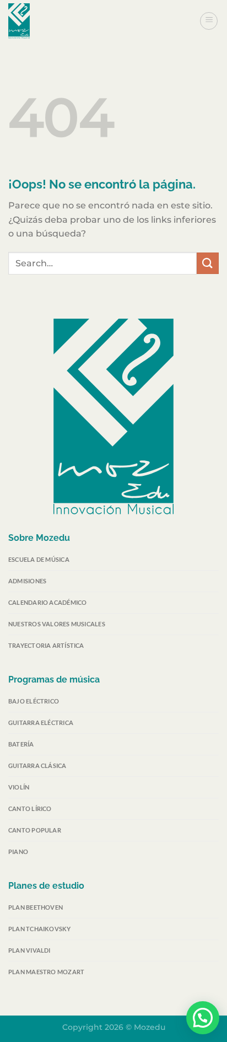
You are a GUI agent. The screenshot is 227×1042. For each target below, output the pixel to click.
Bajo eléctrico (33, 701)
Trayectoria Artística (46, 645)
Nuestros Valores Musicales (56, 623)
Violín (18, 787)
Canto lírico (30, 808)
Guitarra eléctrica (40, 722)
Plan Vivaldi (29, 950)
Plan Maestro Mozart (46, 971)
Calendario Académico (47, 602)
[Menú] (209, 21)
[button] (202, 1017)
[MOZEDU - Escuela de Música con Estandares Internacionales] (63, 21)
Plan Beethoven (35, 907)
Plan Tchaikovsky (39, 928)
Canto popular (34, 830)
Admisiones (27, 580)
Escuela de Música (38, 559)
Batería (21, 744)
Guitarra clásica (37, 765)
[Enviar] (208, 263)
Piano (18, 851)
